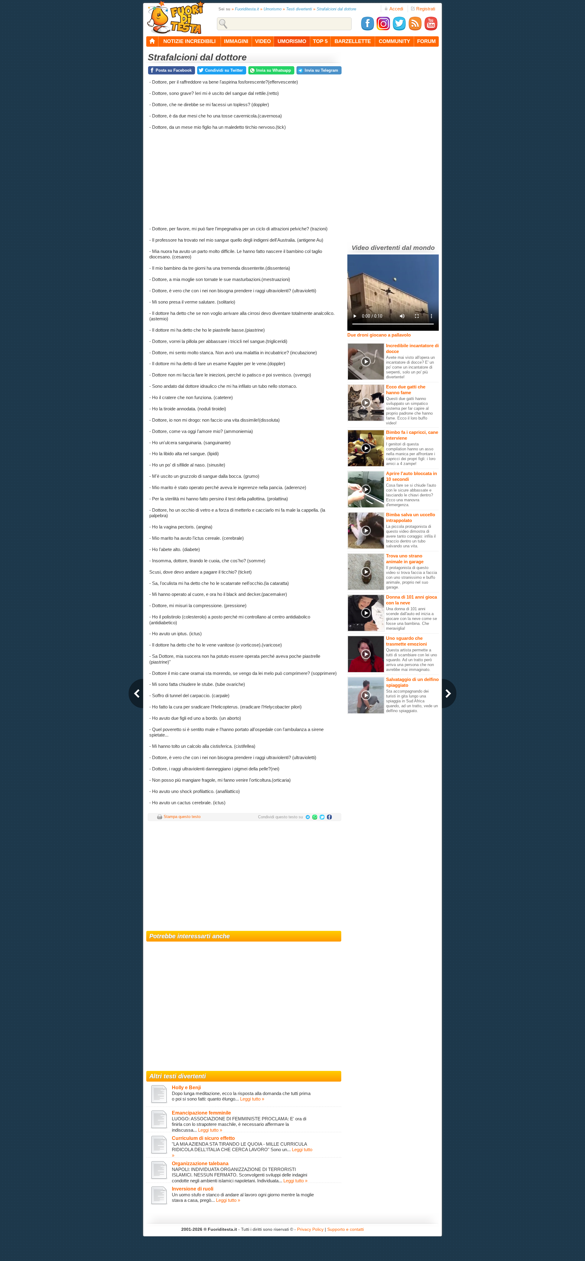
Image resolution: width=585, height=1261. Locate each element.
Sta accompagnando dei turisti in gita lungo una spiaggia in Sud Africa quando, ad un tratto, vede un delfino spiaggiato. (412, 701)
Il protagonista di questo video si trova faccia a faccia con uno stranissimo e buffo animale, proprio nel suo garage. (411, 577)
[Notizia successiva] (449, 693)
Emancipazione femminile (201, 1112)
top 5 (320, 41)
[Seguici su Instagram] (383, 29)
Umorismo (273, 9)
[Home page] (152, 41)
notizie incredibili (189, 41)
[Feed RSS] (415, 29)
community (394, 41)
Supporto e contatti (345, 1229)
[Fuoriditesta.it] (176, 17)
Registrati (425, 8)
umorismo (292, 41)
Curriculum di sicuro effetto (203, 1138)
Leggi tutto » (252, 1098)
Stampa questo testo (182, 816)
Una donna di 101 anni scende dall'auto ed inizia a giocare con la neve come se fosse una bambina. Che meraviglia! (411, 619)
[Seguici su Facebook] (367, 29)
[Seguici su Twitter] (399, 29)
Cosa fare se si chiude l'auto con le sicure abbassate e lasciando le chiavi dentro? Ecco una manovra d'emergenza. (411, 495)
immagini (236, 41)
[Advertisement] (243, 177)
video (263, 41)
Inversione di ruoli (192, 1188)
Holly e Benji (186, 1087)
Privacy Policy (310, 1229)
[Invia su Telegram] (308, 818)
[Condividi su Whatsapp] (316, 818)
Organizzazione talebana (200, 1163)
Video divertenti (376, 247)
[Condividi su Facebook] (329, 818)
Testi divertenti (299, 9)
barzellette (353, 41)
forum (426, 41)
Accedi (396, 8)
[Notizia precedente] (136, 693)
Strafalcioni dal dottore (336, 9)
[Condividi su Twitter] (323, 818)
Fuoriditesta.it (247, 9)
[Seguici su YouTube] (431, 29)
